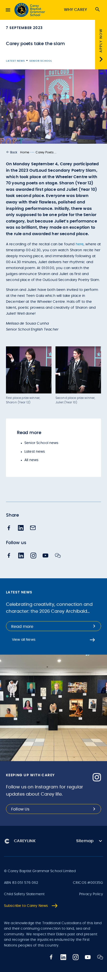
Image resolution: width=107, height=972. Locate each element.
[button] (11, 152)
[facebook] (9, 528)
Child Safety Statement (24, 894)
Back (13, 152)
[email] (33, 528)
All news (31, 460)
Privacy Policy (91, 894)
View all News (23, 639)
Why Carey (75, 10)
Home (24, 152)
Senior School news (41, 443)
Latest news (34, 451)
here (80, 244)
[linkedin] (21, 528)
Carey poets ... (46, 152)
